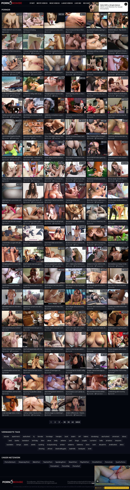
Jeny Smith (36, 53)
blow (87, 445)
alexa (49, 440)
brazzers (118, 440)
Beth (34, 138)
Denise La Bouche (80, 266)
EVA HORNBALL (122, 53)
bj (34, 436)
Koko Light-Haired (38, 223)
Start (32, 3)
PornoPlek (65, 466)
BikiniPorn (36, 462)
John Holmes (121, 74)
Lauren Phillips (37, 74)
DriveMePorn (97, 462)
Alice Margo (36, 181)
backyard (82, 449)
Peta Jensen (100, 138)
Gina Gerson (79, 74)
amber (62, 445)
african (50, 449)
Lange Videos (67, 3)
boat (66, 436)
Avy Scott (120, 181)
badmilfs (72, 449)
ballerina (80, 445)
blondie (40, 436)
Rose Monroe (15, 159)
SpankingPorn (61, 462)
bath (94, 445)
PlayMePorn (84, 462)
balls (101, 440)
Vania (56, 96)
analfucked (113, 445)
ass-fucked (105, 436)
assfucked (26, 436)
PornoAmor (54, 466)
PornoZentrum (10, 462)
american (115, 436)
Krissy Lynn (58, 181)
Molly (77, 245)
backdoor (25, 440)
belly (55, 440)
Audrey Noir (100, 266)
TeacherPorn (47, 462)
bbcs (121, 445)
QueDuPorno (120, 462)
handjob (59, 436)
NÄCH (78, 422)
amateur (109, 440)
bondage (49, 436)
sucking (41, 445)
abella (33, 445)
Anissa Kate (58, 266)
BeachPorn (73, 462)
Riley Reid (57, 138)
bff (80, 436)
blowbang (94, 436)
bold (89, 449)
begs (77, 440)
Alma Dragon (121, 96)
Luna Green (79, 330)
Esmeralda (121, 266)
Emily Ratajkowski (38, 202)
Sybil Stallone (79, 181)
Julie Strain (100, 394)
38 (65, 422)
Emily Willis (100, 245)
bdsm (73, 436)
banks (17, 440)
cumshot (93, 440)
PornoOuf (76, 466)
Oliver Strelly (15, 138)
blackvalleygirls (61, 449)
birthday (35, 440)
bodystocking (52, 445)
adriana (63, 440)
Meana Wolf (79, 415)
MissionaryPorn (24, 462)
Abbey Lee (15, 74)
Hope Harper (15, 117)
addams (71, 445)
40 (73, 422)
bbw (42, 440)
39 (68, 422)
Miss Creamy (15, 96)
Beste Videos (42, 3)
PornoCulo (109, 462)
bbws (124, 436)
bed (10, 440)
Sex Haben (87, 3)
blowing (41, 449)
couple (84, 440)
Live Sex (78, 3)
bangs (18, 445)
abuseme (102, 445)
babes (86, 436)
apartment (16, 436)
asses (26, 445)
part (70, 440)
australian (10, 445)
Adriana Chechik (59, 53)
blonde (6, 436)
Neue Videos (54, 3)
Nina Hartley (36, 415)
